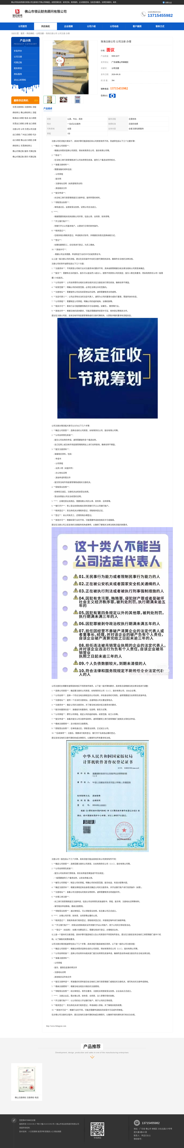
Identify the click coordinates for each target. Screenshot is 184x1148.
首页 (22, 33)
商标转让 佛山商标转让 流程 (24, 113)
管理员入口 (49, 1131)
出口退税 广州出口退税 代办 (24, 135)
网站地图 (57, 1131)
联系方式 (160, 26)
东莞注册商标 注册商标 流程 (24, 107)
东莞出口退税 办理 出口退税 (24, 124)
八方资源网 (32, 1131)
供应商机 (45, 26)
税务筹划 (18, 68)
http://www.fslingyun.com (56, 1026)
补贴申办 (18, 51)
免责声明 (41, 1131)
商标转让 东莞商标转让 (22, 146)
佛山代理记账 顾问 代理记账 (24, 157)
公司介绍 (91, 26)
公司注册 (40, 33)
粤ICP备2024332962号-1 (46, 1124)
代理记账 (18, 62)
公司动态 (114, 26)
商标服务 (18, 74)
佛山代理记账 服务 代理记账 (24, 151)
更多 (36, 101)
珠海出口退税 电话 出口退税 (24, 118)
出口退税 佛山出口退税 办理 (24, 140)
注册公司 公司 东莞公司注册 (24, 129)
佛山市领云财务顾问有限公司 (67, 1124)
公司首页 (22, 26)
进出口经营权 (20, 80)
